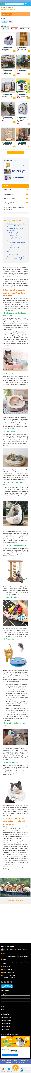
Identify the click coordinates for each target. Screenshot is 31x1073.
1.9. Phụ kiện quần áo (12, 254)
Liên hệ (2, 1009)
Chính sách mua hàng (6, 1017)
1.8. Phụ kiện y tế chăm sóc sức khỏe (15, 251)
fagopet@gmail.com (8, 972)
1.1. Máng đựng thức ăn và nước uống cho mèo (15, 229)
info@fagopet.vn (7, 969)
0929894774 (6, 966)
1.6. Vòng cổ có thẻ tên (13, 245)
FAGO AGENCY (21, 1062)
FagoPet (25, 827)
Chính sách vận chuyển (6, 1020)
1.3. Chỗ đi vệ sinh (12, 235)
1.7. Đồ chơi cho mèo (13, 247)
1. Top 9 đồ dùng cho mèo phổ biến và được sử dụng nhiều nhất (16, 225)
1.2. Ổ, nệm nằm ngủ (12, 233)
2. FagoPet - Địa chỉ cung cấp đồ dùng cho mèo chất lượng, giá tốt (15, 258)
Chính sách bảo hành (6, 1023)
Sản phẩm (3, 1003)
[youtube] (11, 982)
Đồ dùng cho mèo (6, 14)
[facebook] (2, 982)
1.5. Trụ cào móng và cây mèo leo (16, 242)
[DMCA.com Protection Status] (15, 985)
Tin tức (2, 1006)
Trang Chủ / (3, 7)
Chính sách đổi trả (5, 1029)
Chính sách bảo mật (5, 1026)
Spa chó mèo (4, 1000)
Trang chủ (3, 994)
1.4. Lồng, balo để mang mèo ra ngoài (15, 239)
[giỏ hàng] (26, 4)
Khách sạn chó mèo (5, 997)
